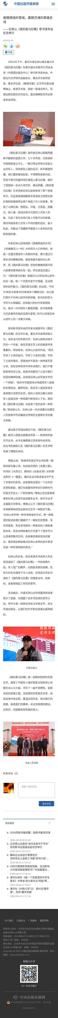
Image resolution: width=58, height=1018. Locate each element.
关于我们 (9, 920)
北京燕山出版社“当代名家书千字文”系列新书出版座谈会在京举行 (29, 846)
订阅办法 (20, 920)
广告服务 (32, 920)
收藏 (10, 52)
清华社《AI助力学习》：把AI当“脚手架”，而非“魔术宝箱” (29, 890)
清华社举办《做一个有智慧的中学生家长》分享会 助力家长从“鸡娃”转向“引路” (30, 879)
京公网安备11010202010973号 (25, 1002)
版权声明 (44, 920)
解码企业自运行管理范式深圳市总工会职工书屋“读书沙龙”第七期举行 (29, 857)
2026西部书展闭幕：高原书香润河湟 (30, 832)
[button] (49, 822)
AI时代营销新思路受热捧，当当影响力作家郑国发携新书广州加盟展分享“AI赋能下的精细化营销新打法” (30, 868)
